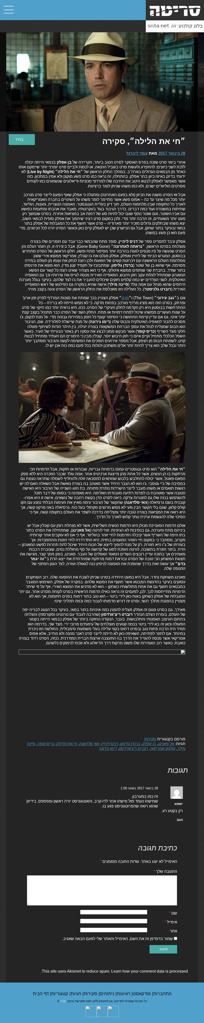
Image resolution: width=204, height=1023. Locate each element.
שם (173, 913)
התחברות (162, 993)
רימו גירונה (108, 748)
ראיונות (124, 993)
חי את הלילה (66, 744)
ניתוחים (107, 993)
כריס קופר (46, 744)
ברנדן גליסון (130, 744)
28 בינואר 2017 (171, 153)
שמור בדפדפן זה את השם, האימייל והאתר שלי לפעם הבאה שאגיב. (117, 939)
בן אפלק (149, 744)
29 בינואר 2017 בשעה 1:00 (139, 788)
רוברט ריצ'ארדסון (133, 748)
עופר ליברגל (137, 153)
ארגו (125, 298)
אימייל (170, 922)
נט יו (63, 1001)
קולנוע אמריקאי (162, 748)
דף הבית (41, 993)
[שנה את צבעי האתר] (22, 139)
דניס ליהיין (110, 744)
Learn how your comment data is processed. (114, 971)
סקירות (150, 739)
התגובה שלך (165, 871)
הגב (180, 820)
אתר (173, 931)
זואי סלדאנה (89, 744)
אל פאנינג (166, 744)
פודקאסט (142, 993)
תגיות (76, 993)
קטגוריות (60, 993)
